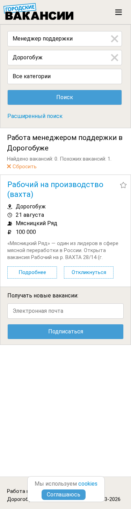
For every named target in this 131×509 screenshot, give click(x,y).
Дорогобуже (22, 499)
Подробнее (32, 272)
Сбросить (25, 166)
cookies (87, 483)
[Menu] (119, 12)
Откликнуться (89, 272)
